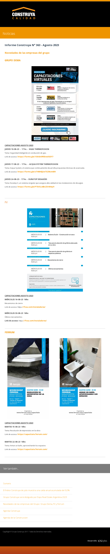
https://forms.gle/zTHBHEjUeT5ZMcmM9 (36, 171)
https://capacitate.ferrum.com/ (32, 434)
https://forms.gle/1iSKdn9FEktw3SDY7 (35, 156)
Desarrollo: (92, 541)
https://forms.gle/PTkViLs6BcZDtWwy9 (36, 187)
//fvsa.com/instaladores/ (33, 307)
